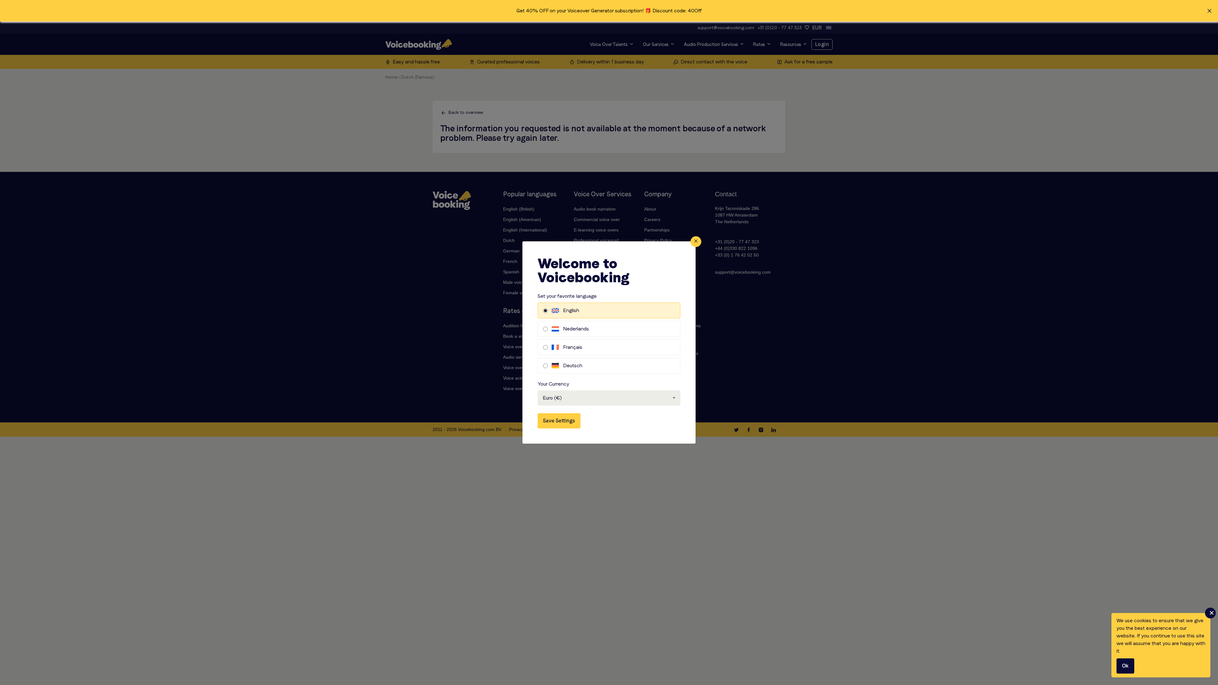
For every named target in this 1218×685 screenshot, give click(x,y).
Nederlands (576, 329)
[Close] (696, 241)
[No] (1210, 613)
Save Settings (559, 421)
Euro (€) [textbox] (552, 398)
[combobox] (609, 398)
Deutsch (572, 365)
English (571, 310)
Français (572, 347)
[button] (609, 11)
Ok (1125, 666)
